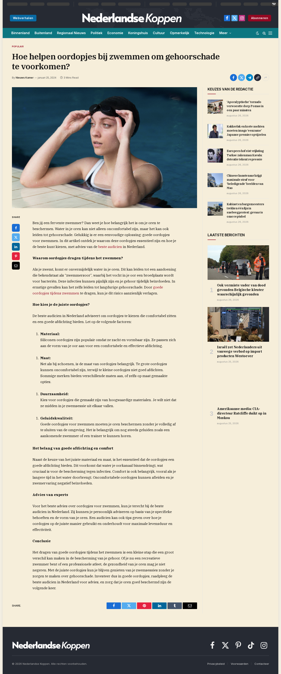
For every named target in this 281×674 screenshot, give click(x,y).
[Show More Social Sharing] (265, 77)
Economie (115, 33)
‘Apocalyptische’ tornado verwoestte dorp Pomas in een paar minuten (245, 106)
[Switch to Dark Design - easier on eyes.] (257, 33)
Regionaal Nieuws (71, 33)
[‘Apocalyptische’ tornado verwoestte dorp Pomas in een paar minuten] (215, 106)
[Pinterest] (16, 256)
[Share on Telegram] (249, 77)
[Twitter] (16, 237)
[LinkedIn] (16, 247)
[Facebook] (16, 228)
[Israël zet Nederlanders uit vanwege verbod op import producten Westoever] (238, 324)
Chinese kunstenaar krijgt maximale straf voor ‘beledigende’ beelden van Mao (245, 182)
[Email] (16, 266)
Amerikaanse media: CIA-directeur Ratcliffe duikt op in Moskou (241, 413)
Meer (223, 33)
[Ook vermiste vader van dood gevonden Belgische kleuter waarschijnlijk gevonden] (238, 262)
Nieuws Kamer (25, 77)
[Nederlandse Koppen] (132, 18)
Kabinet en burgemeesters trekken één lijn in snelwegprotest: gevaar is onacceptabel (245, 210)
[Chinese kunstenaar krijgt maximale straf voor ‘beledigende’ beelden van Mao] (215, 180)
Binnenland (20, 33)
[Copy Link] (257, 77)
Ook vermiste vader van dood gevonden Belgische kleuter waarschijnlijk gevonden (241, 289)
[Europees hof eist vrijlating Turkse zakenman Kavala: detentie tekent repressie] (215, 155)
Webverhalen (23, 18)
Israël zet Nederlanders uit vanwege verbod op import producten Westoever (239, 351)
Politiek (96, 33)
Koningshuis (138, 33)
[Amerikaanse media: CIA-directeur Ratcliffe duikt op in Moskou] (238, 386)
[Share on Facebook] (233, 77)
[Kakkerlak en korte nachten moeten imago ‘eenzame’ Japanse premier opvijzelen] (215, 131)
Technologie (204, 33)
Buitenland (43, 33)
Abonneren (259, 18)
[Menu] (270, 33)
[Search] (264, 33)
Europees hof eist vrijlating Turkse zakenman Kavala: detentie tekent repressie (245, 155)
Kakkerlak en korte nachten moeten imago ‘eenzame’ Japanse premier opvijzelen (246, 131)
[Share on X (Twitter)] (241, 77)
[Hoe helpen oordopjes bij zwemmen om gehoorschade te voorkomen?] (104, 147)
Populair (18, 46)
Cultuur (159, 33)
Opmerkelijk (179, 33)
